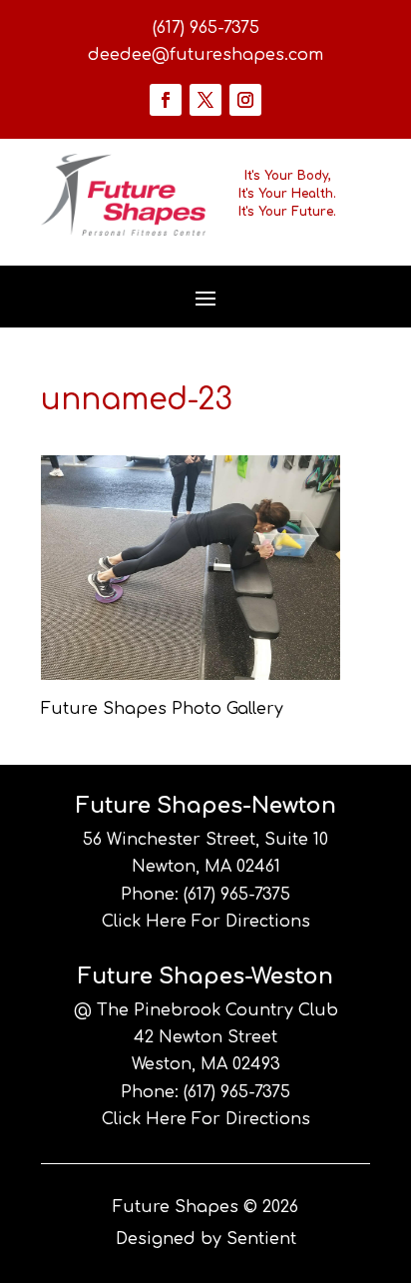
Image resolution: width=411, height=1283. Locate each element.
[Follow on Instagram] (245, 100)
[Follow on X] (205, 100)
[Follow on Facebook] (166, 100)
